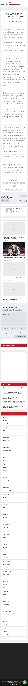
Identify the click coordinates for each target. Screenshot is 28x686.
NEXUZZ (10, 681)
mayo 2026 (5, 427)
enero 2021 (5, 638)
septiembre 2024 (7, 490)
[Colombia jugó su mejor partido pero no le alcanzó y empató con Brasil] (14, 289)
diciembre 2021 (6, 601)
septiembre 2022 (7, 571)
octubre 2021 (6, 608)
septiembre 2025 (7, 450)
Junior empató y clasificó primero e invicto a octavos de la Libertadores (14, 238)
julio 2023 (5, 537)
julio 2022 (5, 578)
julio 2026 (5, 420)
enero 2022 (5, 598)
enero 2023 (5, 557)
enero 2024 (5, 517)
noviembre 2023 (6, 524)
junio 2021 (5, 621)
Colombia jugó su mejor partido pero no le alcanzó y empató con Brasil (13, 298)
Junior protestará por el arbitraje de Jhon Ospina (13, 278)
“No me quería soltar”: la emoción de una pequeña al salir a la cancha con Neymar (12, 393)
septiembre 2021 (7, 611)
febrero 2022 (6, 594)
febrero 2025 (6, 474)
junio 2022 (5, 581)
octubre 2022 (6, 567)
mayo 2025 (5, 464)
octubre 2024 (6, 487)
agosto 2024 (6, 494)
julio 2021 (5, 618)
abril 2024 (5, 507)
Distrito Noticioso (13, 21)
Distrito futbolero (10, 23)
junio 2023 (5, 541)
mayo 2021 (5, 624)
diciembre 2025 (6, 440)
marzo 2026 (5, 433)
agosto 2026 (6, 417)
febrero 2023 (6, 554)
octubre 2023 (6, 527)
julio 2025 (5, 457)
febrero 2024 (6, 514)
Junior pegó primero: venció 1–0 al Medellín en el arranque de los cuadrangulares (14, 258)
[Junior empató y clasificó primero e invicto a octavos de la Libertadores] (14, 228)
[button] (25, 682)
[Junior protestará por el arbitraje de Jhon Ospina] (14, 269)
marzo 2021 (5, 631)
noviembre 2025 (6, 444)
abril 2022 (5, 588)
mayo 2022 (5, 584)
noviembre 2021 (6, 604)
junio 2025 (5, 460)
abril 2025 (5, 467)
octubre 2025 (6, 447)
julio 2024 (5, 497)
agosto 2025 (6, 454)
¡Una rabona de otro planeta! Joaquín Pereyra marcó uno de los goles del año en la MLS (14, 402)
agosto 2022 (6, 574)
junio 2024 (5, 500)
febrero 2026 (6, 437)
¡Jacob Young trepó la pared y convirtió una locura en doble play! (13, 397)
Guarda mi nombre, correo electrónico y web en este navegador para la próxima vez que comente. (13, 332)
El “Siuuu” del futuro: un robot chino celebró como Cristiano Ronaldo (13, 388)
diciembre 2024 (6, 480)
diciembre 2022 (6, 561)
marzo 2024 (5, 511)
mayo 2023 (5, 544)
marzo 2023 (5, 551)
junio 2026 (5, 423)
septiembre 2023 (7, 531)
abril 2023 (5, 547)
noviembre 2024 (6, 484)
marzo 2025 (5, 470)
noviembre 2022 (6, 564)
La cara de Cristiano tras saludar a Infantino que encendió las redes (13, 407)
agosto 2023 (6, 534)
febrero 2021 (6, 634)
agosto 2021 (6, 614)
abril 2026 (5, 430)
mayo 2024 (5, 504)
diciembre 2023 (6, 521)
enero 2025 (5, 477)
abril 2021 (5, 628)
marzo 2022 (5, 591)
